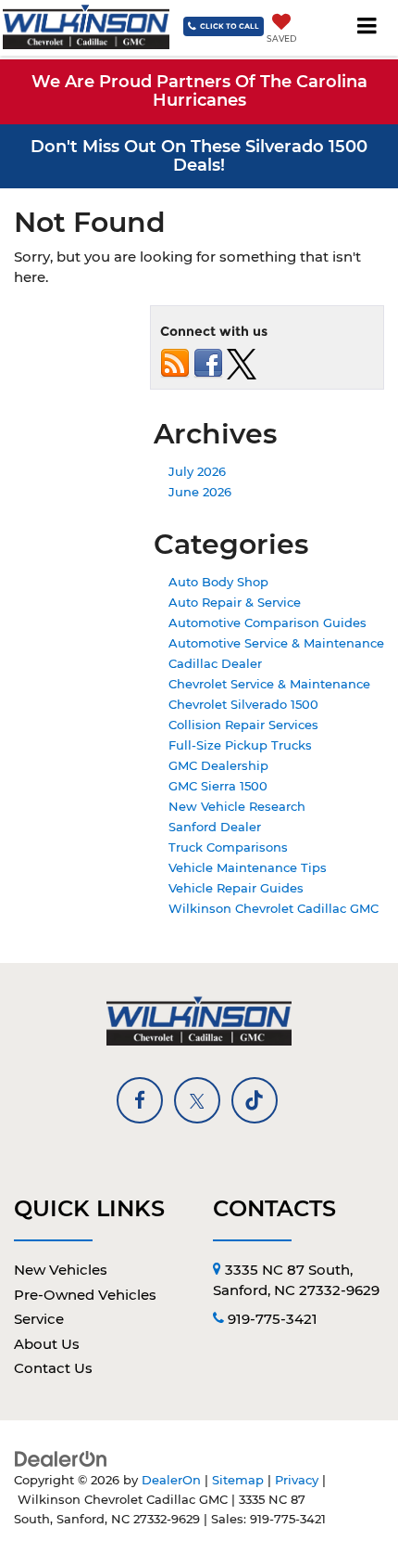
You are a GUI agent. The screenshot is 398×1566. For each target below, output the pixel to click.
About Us (47, 1344)
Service (39, 1319)
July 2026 (197, 471)
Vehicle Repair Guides (236, 887)
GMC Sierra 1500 (217, 785)
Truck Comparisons (228, 847)
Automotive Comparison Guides (267, 622)
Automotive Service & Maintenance (276, 642)
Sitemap (238, 1480)
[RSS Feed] (175, 362)
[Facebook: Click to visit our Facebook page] (140, 1100)
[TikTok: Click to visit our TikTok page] (254, 1100)
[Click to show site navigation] (367, 28)
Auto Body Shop (218, 581)
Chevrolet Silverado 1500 (243, 704)
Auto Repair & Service (234, 602)
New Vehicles (60, 1269)
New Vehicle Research (236, 806)
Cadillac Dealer (215, 663)
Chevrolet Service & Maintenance (269, 683)
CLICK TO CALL (229, 26)
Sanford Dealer (214, 826)
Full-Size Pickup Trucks (240, 745)
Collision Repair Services (243, 724)
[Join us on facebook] (208, 362)
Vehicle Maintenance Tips (247, 867)
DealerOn (171, 1480)
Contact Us (53, 1368)
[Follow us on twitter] (241, 362)
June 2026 (199, 491)
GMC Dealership (218, 765)
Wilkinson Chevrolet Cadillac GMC (273, 908)
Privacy (296, 1480)
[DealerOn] (61, 1458)
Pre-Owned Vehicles (85, 1294)
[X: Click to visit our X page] (197, 1100)
